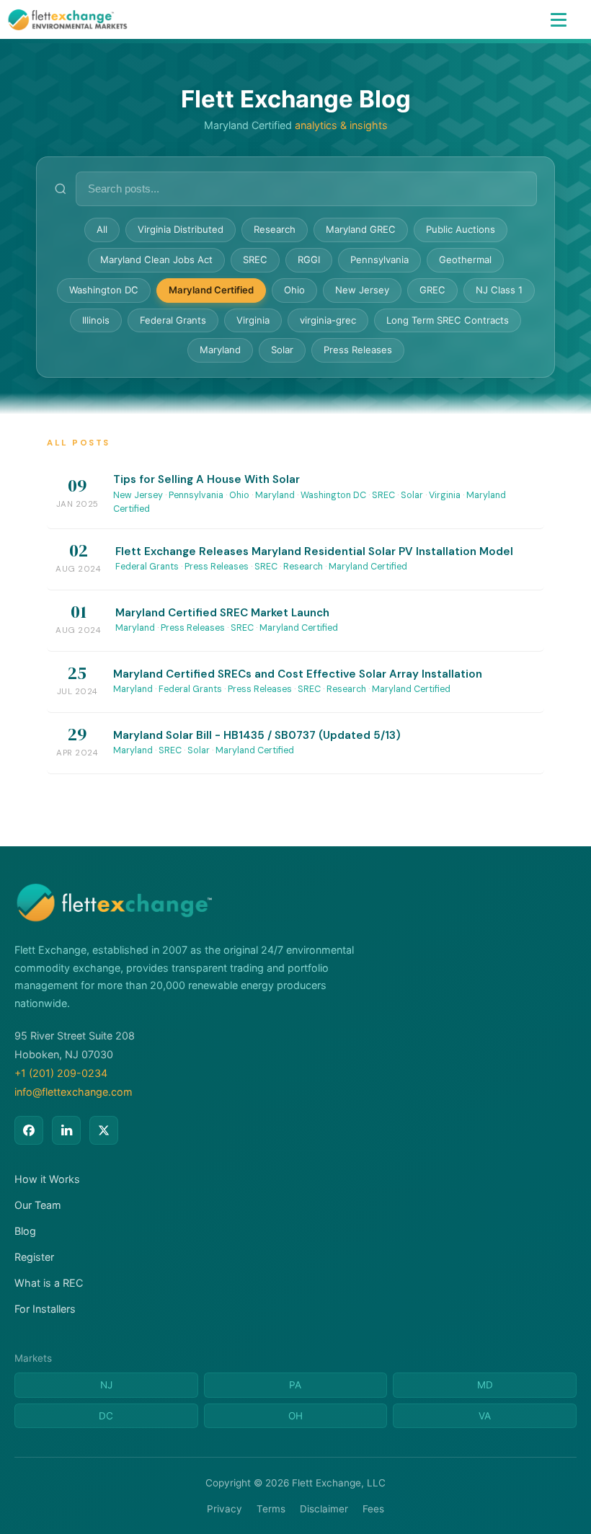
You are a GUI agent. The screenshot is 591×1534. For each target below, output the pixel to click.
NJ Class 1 (499, 290)
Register (34, 1257)
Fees (373, 1509)
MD (485, 1385)
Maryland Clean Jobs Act (156, 259)
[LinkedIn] (66, 1130)
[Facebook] (28, 1130)
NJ (106, 1385)
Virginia (253, 320)
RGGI (309, 259)
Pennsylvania (379, 259)
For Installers (45, 1309)
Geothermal (465, 259)
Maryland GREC (361, 229)
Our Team (37, 1205)
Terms (271, 1509)
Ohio (294, 290)
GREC (432, 290)
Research (275, 229)
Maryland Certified (211, 290)
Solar (282, 349)
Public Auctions (460, 229)
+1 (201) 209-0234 (60, 1073)
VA (485, 1416)
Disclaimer (324, 1509)
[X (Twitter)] (103, 1130)
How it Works (47, 1179)
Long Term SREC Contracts (447, 320)
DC (106, 1416)
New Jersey (362, 290)
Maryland (220, 349)
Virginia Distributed (180, 229)
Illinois (96, 320)
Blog (25, 1231)
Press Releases (358, 349)
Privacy (224, 1509)
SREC (255, 259)
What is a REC (48, 1283)
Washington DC (103, 290)
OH (295, 1416)
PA (295, 1385)
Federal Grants (173, 320)
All (102, 229)
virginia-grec (328, 320)
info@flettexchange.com (73, 1092)
